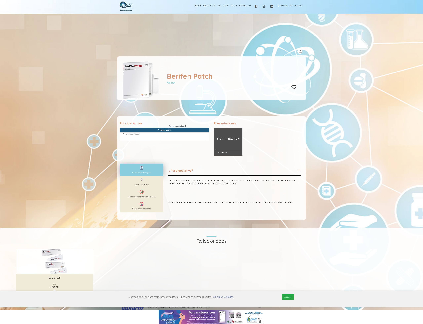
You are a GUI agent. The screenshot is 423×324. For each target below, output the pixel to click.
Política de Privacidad (179, 307)
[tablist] (141, 170)
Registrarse (296, 5)
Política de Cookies (201, 307)
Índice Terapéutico (241, 5)
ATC (219, 5)
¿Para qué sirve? (181, 171)
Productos (209, 5)
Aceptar (287, 297)
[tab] (234, 172)
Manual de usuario (157, 307)
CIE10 (226, 5)
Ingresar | (282, 5)
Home (198, 5)
